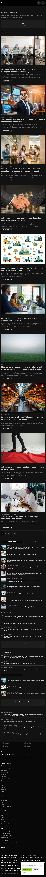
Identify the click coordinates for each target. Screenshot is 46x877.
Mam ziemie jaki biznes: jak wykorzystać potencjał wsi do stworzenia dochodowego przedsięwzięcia (21, 368)
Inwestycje (9, 559)
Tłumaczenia (4, 316)
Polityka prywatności (6, 835)
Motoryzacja (4, 809)
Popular (12, 675)
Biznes (2, 67)
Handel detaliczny (5, 768)
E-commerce (4, 770)
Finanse (3, 266)
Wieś (2, 364)
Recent (34, 675)
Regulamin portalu (5, 833)
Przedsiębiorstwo (5, 867)
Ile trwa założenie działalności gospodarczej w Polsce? (20, 607)
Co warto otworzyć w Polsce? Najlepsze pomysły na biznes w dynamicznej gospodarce (22, 418)
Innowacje (3, 865)
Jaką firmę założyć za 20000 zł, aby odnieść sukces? (20, 594)
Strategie (11, 864)
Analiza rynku (4, 772)
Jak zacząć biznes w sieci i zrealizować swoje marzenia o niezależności (19, 517)
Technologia (4, 783)
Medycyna (3, 789)
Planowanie (15, 870)
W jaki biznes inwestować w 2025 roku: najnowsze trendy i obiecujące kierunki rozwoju (26, 561)
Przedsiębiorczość (8, 732)
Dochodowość (4, 862)
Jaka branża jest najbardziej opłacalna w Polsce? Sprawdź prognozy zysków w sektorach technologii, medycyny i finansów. (25, 548)
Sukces (3, 819)
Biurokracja (15, 865)
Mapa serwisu (4, 837)
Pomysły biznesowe (5, 514)
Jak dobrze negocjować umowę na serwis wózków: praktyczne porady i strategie (21, 219)
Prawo (9, 865)
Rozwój (3, 798)
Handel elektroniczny (6, 811)
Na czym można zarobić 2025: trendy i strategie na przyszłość (22, 554)
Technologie (4, 864)
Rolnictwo (3, 774)
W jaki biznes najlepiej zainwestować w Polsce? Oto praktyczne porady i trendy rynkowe (22, 269)
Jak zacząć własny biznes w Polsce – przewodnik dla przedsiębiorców (22, 468)
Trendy (6, 661)
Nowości (34, 541)
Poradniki (3, 766)
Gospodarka (4, 414)
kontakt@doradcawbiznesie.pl (9, 842)
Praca (8, 572)
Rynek (2, 817)
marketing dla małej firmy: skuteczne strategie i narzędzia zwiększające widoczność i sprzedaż (20, 170)
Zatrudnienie (18, 864)
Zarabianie (9, 553)
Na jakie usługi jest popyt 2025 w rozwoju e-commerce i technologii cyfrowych (23, 587)
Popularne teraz (12, 541)
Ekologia (3, 802)
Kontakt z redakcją (5, 831)
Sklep (12, 867)
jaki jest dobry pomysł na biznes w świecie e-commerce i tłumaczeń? (19, 319)
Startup (3, 794)
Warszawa (3, 868)
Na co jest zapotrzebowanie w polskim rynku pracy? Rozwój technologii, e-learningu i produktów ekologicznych (25, 574)
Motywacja (18, 867)
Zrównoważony (11, 868)
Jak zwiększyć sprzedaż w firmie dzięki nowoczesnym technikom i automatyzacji (23, 120)
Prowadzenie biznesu (6, 216)
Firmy (2, 870)
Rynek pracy (8, 870)
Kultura (3, 796)
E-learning (3, 781)
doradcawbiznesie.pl (6, 32)
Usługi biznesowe (11, 605)
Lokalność (32, 859)
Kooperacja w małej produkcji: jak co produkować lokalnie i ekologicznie (24, 600)
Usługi (8, 585)
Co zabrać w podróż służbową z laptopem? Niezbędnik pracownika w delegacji (18, 70)
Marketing (3, 117)
